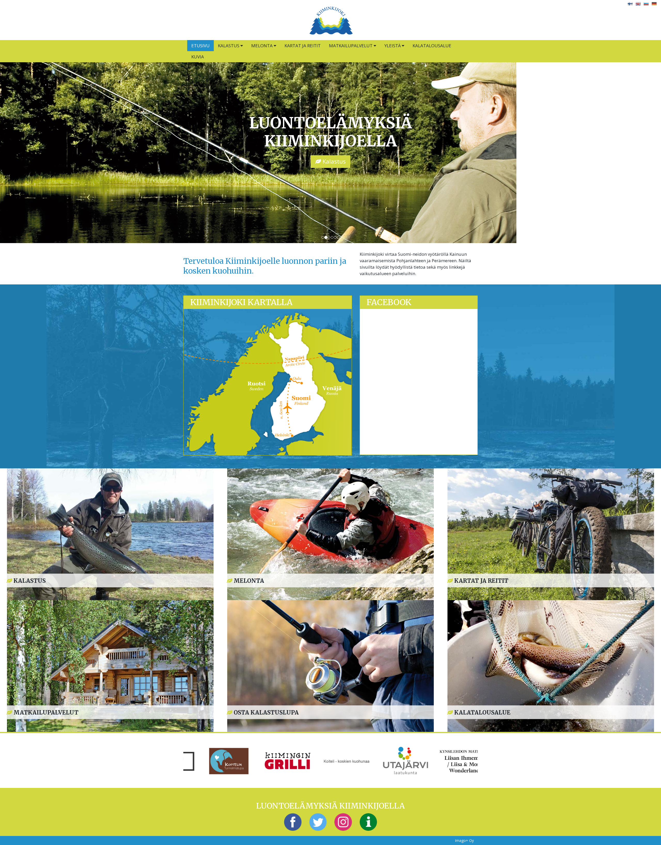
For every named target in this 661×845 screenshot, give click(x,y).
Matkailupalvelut (351, 46)
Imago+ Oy (464, 840)
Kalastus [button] (333, 161)
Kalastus (229, 46)
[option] (212, 760)
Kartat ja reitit (303, 46)
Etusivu (200, 46)
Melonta (262, 46)
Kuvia (197, 57)
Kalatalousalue (432, 46)
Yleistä (393, 46)
